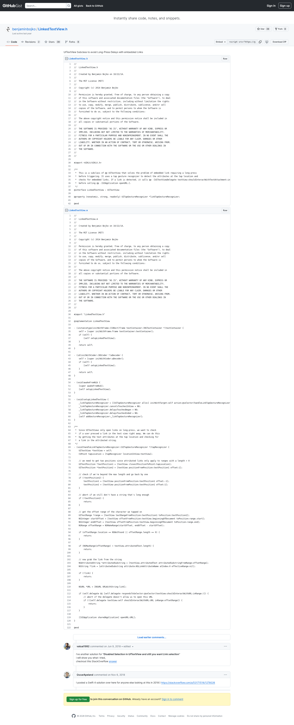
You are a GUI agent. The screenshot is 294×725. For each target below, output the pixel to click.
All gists (78, 5)
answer (113, 661)
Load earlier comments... (151, 637)
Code (14, 41)
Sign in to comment (172, 699)
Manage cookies (176, 716)
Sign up (285, 5)
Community (142, 716)
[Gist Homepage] (12, 6)
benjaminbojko (24, 29)
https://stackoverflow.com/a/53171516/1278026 (188, 682)
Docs (152, 716)
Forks (74, 41)
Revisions (32, 41)
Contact (162, 716)
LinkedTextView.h (52, 29)
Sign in (271, 5)
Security (121, 716)
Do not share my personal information (204, 716)
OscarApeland (85, 674)
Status (131, 716)
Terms (101, 716)
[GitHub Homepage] (74, 716)
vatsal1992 (83, 646)
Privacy (111, 716)
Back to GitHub (94, 5)
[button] (260, 41)
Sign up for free (78, 699)
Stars (54, 41)
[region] (147, 133)
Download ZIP (279, 42)
